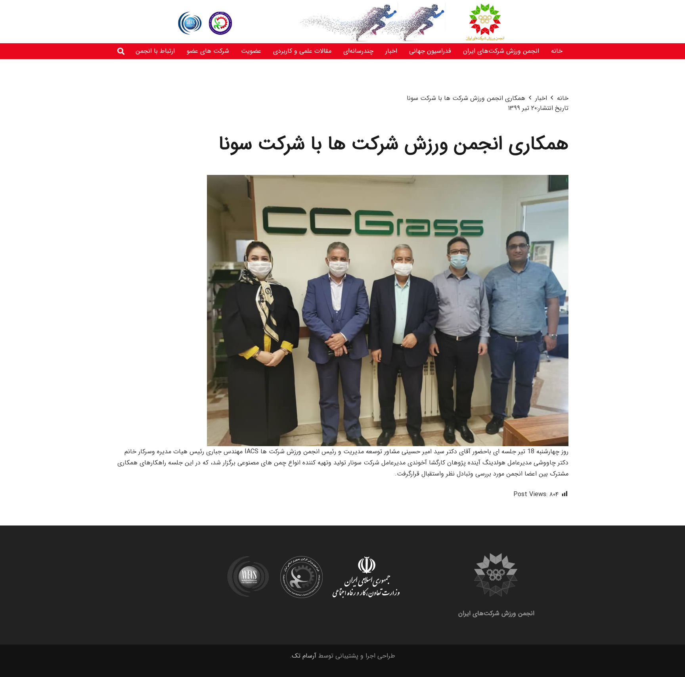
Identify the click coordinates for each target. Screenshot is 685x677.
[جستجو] (121, 51)
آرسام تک (304, 656)
